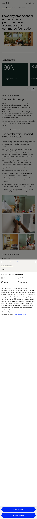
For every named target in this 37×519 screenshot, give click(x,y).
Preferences (24, 278)
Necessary (7, 278)
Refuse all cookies (18, 509)
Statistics (7, 282)
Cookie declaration (7, 265)
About (3, 269)
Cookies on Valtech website (10, 262)
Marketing (23, 282)
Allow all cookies (18, 515)
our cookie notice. (20, 314)
